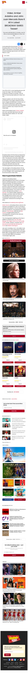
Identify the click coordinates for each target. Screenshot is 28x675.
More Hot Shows (8, 499)
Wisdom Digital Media (17, 666)
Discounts (20, 499)
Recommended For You (7, 505)
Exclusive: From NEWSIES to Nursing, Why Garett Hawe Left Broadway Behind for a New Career (13, 606)
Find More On (13, 392)
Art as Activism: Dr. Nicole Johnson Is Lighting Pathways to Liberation (12, 73)
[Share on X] (21, 44)
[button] (23, 2)
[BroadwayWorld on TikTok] (18, 660)
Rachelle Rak (12, 224)
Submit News (6, 664)
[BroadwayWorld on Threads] (21, 660)
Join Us (20, 662)
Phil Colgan (9, 221)
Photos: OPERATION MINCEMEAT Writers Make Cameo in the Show (12, 64)
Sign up (14, 555)
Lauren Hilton (14, 398)
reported (20, 46)
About (12, 662)
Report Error (21, 664)
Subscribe (14, 411)
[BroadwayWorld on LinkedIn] (15, 660)
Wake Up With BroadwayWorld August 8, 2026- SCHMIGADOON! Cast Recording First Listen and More (12, 69)
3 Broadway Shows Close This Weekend (12, 575)
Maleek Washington (13, 225)
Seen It (7, 360)
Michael (18, 224)
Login (20, 2)
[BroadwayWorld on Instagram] (12, 660)
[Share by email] (24, 44)
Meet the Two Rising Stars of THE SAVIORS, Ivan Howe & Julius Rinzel (18, 438)
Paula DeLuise (10, 211)
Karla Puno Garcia (17, 221)
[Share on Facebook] (19, 44)
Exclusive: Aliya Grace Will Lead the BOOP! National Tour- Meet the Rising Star (13, 621)
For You (8, 238)
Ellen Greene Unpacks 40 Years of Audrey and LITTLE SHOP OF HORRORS (18, 432)
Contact (16, 662)
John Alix (16, 219)
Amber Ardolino (20, 110)
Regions (12, 664)
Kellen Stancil (5, 205)
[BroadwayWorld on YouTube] (24, 660)
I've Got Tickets (7, 362)
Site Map (16, 664)
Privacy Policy (17, 667)
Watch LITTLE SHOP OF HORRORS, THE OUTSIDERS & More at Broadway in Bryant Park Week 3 (19, 420)
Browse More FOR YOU (16, 322)
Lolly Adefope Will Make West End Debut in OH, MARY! (13, 59)
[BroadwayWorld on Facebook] (9, 660)
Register (16, 2)
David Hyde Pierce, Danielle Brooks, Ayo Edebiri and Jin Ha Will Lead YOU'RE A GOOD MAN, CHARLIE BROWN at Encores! (14, 590)
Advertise (8, 662)
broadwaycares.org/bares (16, 202)
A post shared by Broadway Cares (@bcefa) (14, 152)
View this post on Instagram (9, 135)
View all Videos (5, 442)
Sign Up (7, 654)
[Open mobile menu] (26, 2)
